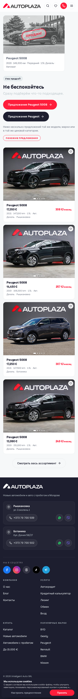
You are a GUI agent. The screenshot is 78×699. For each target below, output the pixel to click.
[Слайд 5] (44, 198)
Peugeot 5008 (17, 205)
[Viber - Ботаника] (68, 543)
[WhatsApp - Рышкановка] (59, 517)
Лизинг (44, 600)
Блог (6, 593)
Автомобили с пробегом (18, 643)
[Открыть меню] (71, 6)
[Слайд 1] (34, 198)
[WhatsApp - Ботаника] (59, 543)
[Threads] (26, 570)
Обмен (44, 607)
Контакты (9, 600)
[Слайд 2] (37, 198)
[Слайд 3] (39, 198)
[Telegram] (46, 570)
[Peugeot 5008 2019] (39, 251)
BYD (42, 629)
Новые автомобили (15, 636)
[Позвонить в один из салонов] (63, 6)
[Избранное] (55, 6)
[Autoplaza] (22, 5)
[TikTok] (36, 570)
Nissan (44, 663)
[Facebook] (7, 570)
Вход (43, 613)
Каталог (8, 629)
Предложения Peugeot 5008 (27, 104)
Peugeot (45, 643)
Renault (45, 649)
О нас (6, 587)
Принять (62, 692)
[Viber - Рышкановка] (68, 517)
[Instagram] (16, 570)
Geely (44, 636)
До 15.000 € (10, 649)
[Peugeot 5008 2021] (39, 174)
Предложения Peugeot (23, 116)
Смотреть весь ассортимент (36, 463)
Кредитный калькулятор (55, 593)
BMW (43, 656)
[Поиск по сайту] (47, 6)
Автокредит (47, 587)
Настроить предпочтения (26, 692)
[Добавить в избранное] (70, 151)
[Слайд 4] (41, 198)
